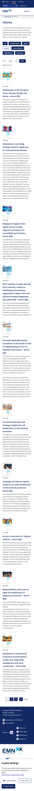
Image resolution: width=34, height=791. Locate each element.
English (14, 1)
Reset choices (7, 65)
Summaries (20, 53)
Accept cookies (8, 786)
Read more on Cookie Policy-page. (13, 775)
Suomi (7, 1)
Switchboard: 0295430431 (14, 720)
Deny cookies (25, 780)
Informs (6, 48)
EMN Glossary (8, 53)
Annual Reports (14, 43)
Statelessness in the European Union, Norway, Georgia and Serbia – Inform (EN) (15, 93)
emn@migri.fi (10, 723)
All (5, 43)
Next (26, 699)
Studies (26, 43)
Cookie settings (11, 780)
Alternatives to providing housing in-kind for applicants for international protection (16, 147)
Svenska (20, 1)
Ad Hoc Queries (17, 48)
